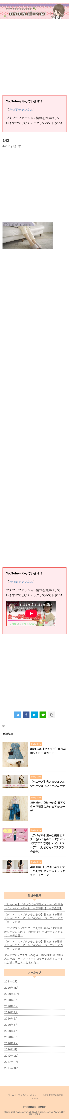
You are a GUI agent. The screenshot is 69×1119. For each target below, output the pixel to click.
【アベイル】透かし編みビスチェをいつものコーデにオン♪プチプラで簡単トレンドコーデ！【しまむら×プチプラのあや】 (47, 843)
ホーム (11, 1095)
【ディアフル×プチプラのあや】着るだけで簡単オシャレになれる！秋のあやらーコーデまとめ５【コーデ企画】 (33, 945)
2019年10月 (11, 1068)
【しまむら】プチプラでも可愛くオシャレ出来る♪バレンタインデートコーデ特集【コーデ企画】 (33, 906)
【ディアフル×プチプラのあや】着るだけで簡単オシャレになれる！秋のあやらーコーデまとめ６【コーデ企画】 (33, 931)
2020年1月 (10, 1049)
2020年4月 (11, 1031)
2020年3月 (11, 1037)
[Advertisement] (34, 57)
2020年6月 (11, 1018)
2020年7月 (11, 1012)
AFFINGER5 (34, 1114)
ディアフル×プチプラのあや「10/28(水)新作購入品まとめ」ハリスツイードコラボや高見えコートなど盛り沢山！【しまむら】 (33, 958)
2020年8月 (11, 1006)
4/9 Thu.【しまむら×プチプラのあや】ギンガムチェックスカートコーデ (47, 871)
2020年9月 (11, 1000)
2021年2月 (10, 981)
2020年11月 (11, 987)
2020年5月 (11, 1024)
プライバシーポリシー (28, 1095)
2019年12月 (11, 1055)
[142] (34, 714)
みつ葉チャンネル (21, 109)
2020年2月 (11, 1043)
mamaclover (34, 1106)
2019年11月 (11, 1061)
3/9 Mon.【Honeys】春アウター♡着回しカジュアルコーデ (48, 806)
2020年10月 (11, 993)
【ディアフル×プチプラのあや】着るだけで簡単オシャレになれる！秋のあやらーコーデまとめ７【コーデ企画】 (33, 918)
